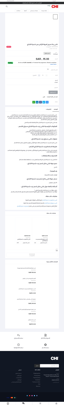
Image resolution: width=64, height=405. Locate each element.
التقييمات (48, 109)
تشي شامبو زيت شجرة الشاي (23, 239)
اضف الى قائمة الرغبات (52, 96)
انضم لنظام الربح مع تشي (16, 382)
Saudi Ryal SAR (10, 0)
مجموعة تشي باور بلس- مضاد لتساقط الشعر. (26, 299)
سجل (37, 365)
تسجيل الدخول (18, 373)
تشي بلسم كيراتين (32, 319)
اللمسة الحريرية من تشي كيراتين (29, 278)
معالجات (18, 10)
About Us (38, 386)
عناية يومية (44, 10)
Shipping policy (36, 373)
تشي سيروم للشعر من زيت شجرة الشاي (27, 288)
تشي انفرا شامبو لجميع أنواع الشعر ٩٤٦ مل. (27, 309)
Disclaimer (37, 379)
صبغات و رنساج (34, 10)
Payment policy (36, 377)
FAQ (39, 384)
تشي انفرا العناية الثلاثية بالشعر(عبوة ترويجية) (26, 268)
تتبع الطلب (19, 379)
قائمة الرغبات (18, 377)
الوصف (56, 109)
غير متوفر (52, 92)
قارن (44, 96)
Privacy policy (37, 375)
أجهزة (25, 10)
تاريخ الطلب (19, 375)
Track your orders (36, 382)
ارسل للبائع (47, 53)
